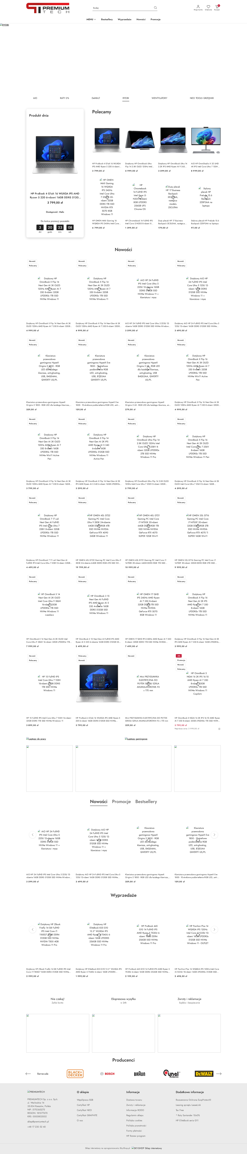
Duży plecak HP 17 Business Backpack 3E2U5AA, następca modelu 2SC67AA (171, 222)
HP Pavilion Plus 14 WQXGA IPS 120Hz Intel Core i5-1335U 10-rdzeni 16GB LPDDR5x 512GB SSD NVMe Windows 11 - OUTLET (197, 970)
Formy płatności (134, 1130)
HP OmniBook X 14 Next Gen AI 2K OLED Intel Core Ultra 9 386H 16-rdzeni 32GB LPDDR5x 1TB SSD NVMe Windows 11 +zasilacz (48, 640)
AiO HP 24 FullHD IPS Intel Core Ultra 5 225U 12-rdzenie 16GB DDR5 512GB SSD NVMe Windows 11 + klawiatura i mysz (147, 325)
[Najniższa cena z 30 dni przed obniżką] (219, 728)
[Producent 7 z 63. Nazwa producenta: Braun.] (107, 1073)
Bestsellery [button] (146, 801)
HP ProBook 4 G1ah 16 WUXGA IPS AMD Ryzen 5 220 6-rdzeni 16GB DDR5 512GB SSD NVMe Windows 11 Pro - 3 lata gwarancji (55, 195)
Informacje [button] (133, 1092)
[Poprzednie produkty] (32, 835)
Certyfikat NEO (84, 1110)
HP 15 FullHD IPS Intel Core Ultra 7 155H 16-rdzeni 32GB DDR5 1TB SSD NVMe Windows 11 (48, 719)
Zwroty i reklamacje (135, 1105)
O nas (80, 1120)
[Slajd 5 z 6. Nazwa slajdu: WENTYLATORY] (123, 58)
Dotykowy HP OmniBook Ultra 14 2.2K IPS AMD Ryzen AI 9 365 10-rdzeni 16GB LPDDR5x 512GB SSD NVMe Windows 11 (172, 165)
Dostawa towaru (134, 1099)
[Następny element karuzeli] (218, 1074)
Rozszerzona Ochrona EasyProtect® (193, 1099)
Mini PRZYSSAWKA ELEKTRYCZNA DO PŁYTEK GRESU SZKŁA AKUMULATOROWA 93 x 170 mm (146, 719)
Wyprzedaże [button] (124, 895)
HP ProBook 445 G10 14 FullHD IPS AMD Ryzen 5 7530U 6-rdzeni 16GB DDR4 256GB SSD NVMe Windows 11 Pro (147, 970)
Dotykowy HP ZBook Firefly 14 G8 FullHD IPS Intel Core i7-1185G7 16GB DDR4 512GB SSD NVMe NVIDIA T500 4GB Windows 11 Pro (48, 970)
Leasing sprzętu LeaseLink (188, 1105)
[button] (91, 19)
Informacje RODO (135, 1110)
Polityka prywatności (136, 1125)
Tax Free (180, 1110)
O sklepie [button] (83, 1092)
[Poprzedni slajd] (6, 58)
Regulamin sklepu (135, 1115)
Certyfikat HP (83, 1105)
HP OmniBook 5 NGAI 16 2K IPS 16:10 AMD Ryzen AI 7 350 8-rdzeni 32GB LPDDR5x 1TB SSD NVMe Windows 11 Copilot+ (197, 719)
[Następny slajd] (240, 58)
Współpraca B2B (85, 1099)
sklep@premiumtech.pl (38, 1121)
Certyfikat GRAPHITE (87, 1115)
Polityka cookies (134, 1120)
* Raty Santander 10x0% (188, 1115)
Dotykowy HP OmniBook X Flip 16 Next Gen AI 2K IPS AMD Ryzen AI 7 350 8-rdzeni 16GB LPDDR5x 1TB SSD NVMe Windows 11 (197, 640)
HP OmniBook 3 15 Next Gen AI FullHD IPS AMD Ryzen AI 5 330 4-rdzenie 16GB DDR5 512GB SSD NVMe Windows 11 (98, 640)
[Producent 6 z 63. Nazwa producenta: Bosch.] (75, 1073)
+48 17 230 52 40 (36, 1126)
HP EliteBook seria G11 (187, 1120)
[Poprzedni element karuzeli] (28, 1074)
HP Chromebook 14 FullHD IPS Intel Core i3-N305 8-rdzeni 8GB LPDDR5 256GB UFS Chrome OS (139, 222)
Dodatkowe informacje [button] (190, 1092)
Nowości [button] (98, 801)
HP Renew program (136, 1136)
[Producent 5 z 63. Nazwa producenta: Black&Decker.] (43, 1073)
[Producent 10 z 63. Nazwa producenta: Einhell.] (204, 1073)
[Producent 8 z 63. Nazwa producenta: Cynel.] (140, 1073)
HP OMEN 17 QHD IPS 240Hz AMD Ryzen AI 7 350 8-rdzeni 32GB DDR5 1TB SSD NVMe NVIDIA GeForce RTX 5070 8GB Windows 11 (148, 640)
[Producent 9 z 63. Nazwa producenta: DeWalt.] (172, 1073)
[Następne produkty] (214, 835)
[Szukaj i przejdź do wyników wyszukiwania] (155, 8)
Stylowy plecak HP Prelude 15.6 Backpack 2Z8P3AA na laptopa (205, 222)
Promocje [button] (121, 801)
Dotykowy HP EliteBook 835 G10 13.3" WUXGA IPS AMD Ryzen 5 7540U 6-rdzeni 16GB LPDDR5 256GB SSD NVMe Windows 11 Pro (99, 970)
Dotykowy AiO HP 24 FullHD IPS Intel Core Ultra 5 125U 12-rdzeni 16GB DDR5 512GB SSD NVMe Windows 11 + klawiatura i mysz (197, 325)
